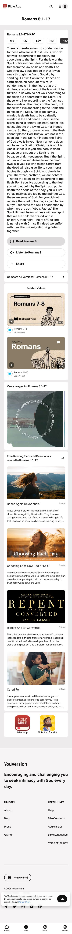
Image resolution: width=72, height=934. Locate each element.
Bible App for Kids (47, 732)
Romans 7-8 (23, 328)
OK (62, 898)
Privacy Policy (24, 901)
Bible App (22, 732)
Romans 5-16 (24, 372)
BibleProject (19, 332)
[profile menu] (62, 6)
